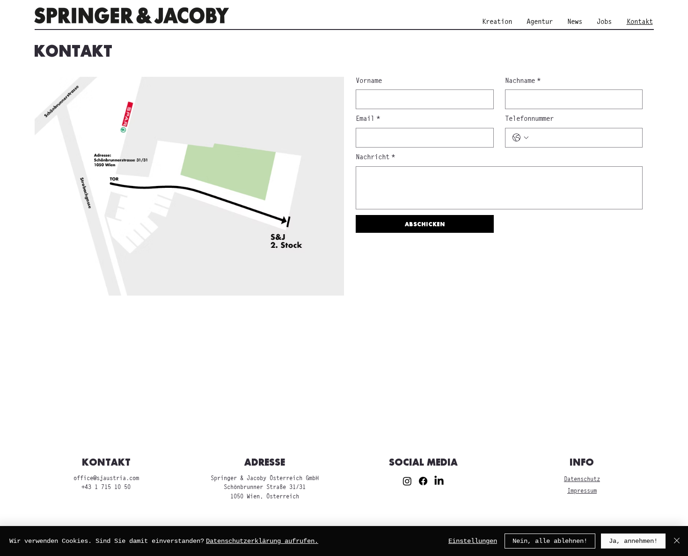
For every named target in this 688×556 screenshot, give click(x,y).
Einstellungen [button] (472, 541)
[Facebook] (423, 481)
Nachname (523, 81)
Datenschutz (582, 479)
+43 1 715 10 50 (106, 487)
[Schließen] (676, 541)
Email (368, 119)
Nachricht (375, 157)
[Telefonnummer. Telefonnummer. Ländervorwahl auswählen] (520, 137)
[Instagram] (407, 481)
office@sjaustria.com (106, 478)
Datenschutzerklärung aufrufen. (262, 541)
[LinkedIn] (439, 481)
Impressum (582, 491)
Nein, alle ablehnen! (549, 541)
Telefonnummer (529, 119)
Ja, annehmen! (633, 541)
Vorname (369, 81)
